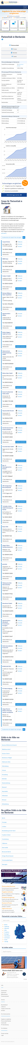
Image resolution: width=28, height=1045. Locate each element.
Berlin (5, 924)
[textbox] (14, 920)
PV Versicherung (5, 1024)
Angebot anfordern (20, 254)
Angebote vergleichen (6, 1019)
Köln (5, 930)
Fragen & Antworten (5, 1008)
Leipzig (6, 941)
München (6, 928)
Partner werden (4, 1033)
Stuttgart (6, 934)
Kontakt (20, 244)
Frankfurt (6, 932)
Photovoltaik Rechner (6, 1021)
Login (2, 1035)
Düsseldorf (7, 936)
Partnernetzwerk (5, 996)
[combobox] (14, 920)
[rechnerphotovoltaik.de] (9, 2)
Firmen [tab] (15, 49)
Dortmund (7, 937)
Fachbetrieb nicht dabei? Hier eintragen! (12, 237)
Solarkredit (3, 1022)
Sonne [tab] (15, 56)
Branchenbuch (4, 1004)
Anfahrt (20, 246)
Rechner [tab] (15, 52)
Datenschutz (4, 990)
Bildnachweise (4, 994)
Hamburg (6, 926)
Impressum (3, 992)
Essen (5, 939)
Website (20, 241)
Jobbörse (3, 1006)
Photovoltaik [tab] (15, 45)
